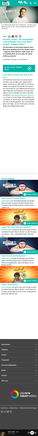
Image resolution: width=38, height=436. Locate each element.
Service (4, 375)
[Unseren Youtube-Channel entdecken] (5, 412)
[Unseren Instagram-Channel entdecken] (11, 412)
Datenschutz (14, 408)
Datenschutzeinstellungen (28, 408)
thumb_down (29, 433)
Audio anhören (30, 194)
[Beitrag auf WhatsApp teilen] (9, 36)
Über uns (4, 380)
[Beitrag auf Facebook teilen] (13, 36)
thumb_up (35, 433)
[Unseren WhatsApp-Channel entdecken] (2, 412)
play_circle (32, 433)
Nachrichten (5, 344)
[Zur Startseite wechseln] (5, 3)
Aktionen (4, 349)
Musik (3, 370)
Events (3, 355)
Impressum (4, 408)
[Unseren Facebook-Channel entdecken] (8, 412)
